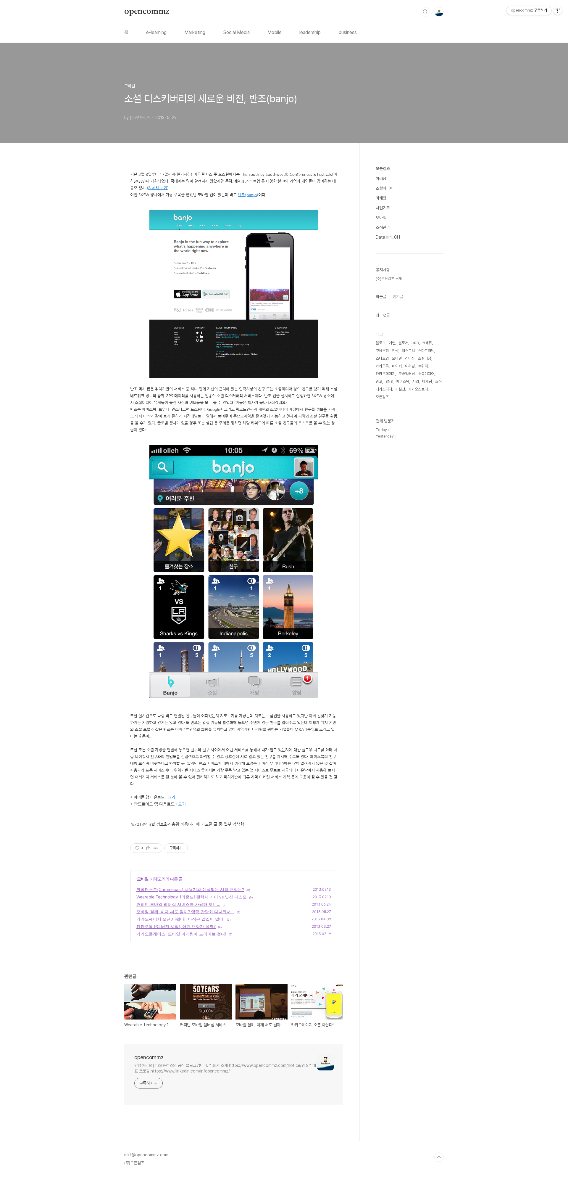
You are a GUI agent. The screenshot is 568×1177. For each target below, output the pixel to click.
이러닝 (381, 178)
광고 (379, 381)
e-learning (156, 32)
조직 (438, 381)
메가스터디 (384, 389)
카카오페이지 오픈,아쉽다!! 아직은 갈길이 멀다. (180, 919)
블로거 (403, 343)
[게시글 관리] (155, 848)
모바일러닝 (406, 374)
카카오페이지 (385, 374)
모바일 (143, 878)
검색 (425, 11)
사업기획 (383, 207)
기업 (392, 343)
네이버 (397, 366)
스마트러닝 (426, 350)
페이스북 (402, 381)
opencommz (146, 11)
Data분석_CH (388, 237)
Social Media (236, 32)
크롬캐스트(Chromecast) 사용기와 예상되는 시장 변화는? (190, 889)
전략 (395, 350)
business (347, 32)
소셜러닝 (424, 358)
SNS (389, 381)
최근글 (381, 296)
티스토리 (408, 350)
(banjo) (251, 194)
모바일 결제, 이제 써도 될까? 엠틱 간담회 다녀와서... (185, 911)
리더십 (410, 358)
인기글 (398, 296)
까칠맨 (400, 389)
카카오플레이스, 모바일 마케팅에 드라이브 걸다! (181, 933)
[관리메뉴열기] (557, 10)
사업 (415, 381)
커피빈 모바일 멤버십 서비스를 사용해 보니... (178, 904)
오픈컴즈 (383, 168)
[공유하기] (148, 848)
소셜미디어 (384, 188)
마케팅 (381, 198)
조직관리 (383, 227)
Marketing (194, 32)
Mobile (274, 32)
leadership (310, 32)
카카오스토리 (418, 389)
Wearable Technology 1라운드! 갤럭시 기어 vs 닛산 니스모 (191, 896)
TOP (439, 1157)
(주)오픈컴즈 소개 (389, 278)
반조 (241, 194)
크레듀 (427, 343)
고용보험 (382, 350)
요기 (171, 797)
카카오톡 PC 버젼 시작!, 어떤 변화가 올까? (176, 926)
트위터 (423, 366)
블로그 (380, 343)
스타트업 (382, 358)
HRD (415, 343)
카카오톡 (382, 366)
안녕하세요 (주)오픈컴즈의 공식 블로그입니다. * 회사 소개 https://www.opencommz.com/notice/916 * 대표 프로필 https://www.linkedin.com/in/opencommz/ (225, 1068)
